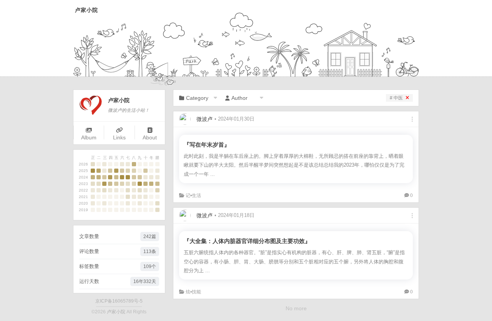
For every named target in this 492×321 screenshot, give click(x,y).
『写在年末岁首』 (207, 144)
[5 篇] (116, 177)
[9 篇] (93, 171)
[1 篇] (104, 164)
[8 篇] (116, 171)
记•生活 (193, 195)
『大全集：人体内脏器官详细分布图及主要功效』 (247, 241)
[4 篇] (110, 171)
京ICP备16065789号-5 (119, 301)
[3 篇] (128, 171)
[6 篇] (134, 164)
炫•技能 (193, 292)
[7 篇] (98, 171)
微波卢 (204, 119)
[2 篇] (93, 164)
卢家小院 (86, 10)
